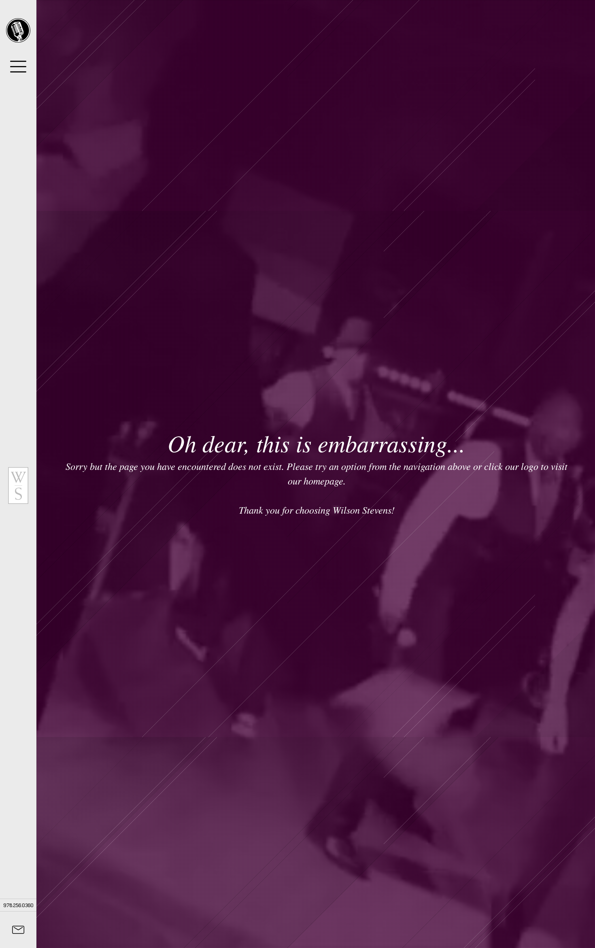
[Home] (18, 30)
